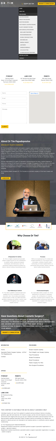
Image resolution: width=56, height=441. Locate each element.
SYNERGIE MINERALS (25, 47)
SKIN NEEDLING (24, 39)
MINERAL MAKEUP (24, 42)
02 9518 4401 (10, 84)
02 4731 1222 (47, 82)
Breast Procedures (34, 357)
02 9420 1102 (28, 82)
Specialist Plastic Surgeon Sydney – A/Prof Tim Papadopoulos (13, 353)
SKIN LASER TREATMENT (26, 32)
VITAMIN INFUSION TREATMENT (27, 52)
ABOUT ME (21, 11)
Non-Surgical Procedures (36, 365)
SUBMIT (4, 126)
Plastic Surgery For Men (36, 362)
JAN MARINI (23, 44)
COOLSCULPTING (24, 50)
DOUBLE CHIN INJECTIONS (26, 37)
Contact (3, 356)
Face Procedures (34, 355)
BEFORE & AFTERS (23, 55)
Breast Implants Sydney (36, 349)
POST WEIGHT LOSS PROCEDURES (27, 24)
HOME (20, 8)
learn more (5, 178)
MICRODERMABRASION (25, 34)
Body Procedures (34, 360)
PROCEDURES (22, 14)
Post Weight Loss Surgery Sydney (39, 352)
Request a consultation (46, 3)
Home (3, 349)
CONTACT (21, 58)
